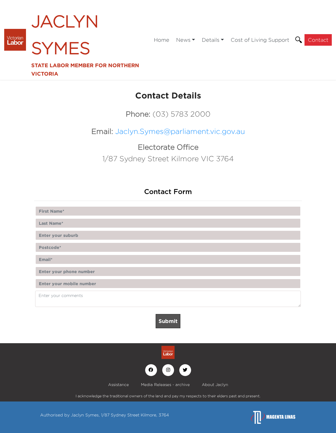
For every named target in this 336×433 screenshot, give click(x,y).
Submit (168, 321)
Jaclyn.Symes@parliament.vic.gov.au (180, 131)
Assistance (118, 385)
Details (210, 40)
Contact (318, 40)
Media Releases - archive (165, 385)
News (183, 40)
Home (161, 40)
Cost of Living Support (260, 40)
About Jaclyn (215, 385)
